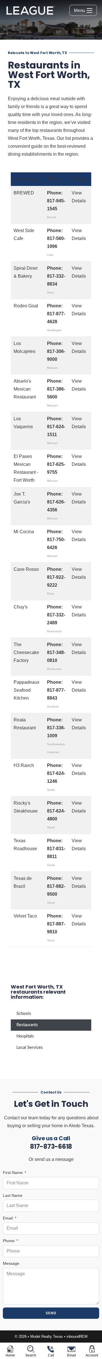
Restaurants (27, 1025)
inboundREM (77, 1336)
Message (11, 1263)
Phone (9, 1240)
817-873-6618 (51, 1146)
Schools (23, 1013)
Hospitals (25, 1036)
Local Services (29, 1047)
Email (8, 1218)
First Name (13, 1172)
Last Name (12, 1195)
